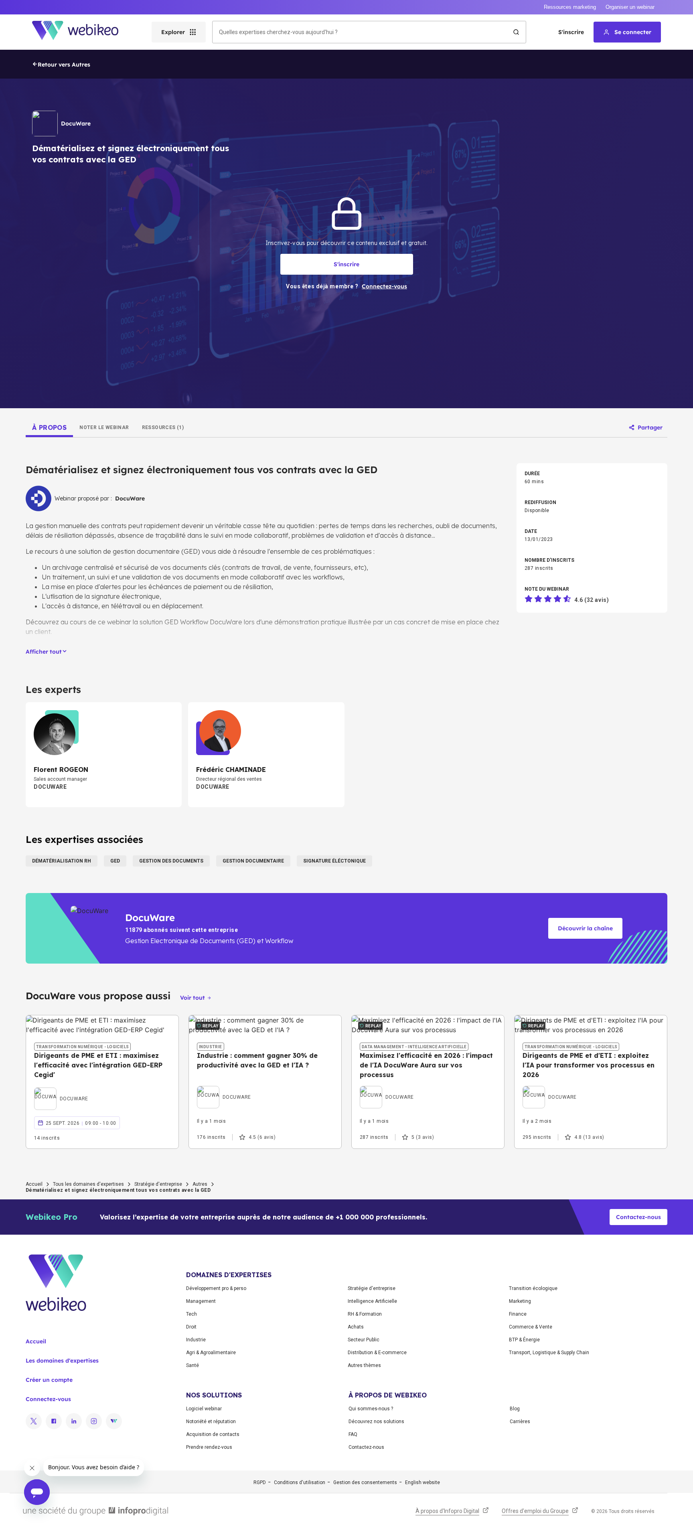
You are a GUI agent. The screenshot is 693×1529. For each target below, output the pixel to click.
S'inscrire (571, 32)
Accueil (34, 1184)
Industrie (196, 1340)
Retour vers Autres (64, 64)
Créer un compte (49, 1379)
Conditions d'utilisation (299, 1482)
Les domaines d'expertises (62, 1360)
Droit (191, 1327)
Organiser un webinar (630, 7)
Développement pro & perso (216, 1288)
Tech (191, 1314)
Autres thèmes (364, 1365)
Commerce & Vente (530, 1327)
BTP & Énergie (524, 1340)
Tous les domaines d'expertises (88, 1184)
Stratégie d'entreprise (158, 1184)
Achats (356, 1327)
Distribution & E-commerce (377, 1352)
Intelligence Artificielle (372, 1301)
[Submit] (516, 32)
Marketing (520, 1301)
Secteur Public (363, 1340)
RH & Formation (365, 1314)
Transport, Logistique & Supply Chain (549, 1352)
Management (201, 1301)
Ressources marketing (570, 7)
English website (422, 1482)
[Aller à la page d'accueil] (82, 32)
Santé (192, 1365)
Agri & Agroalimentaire (211, 1352)
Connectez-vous (48, 1399)
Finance (518, 1314)
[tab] (49, 427)
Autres (199, 1184)
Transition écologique (533, 1288)
